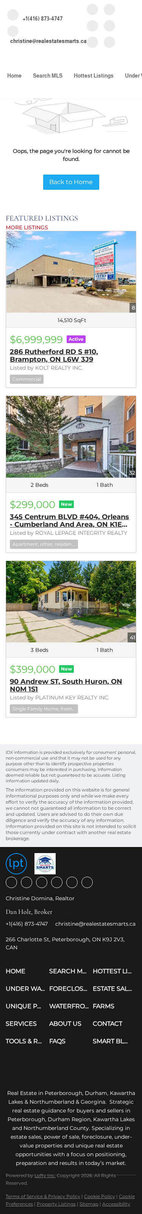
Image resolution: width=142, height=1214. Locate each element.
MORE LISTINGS (27, 227)
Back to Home (71, 182)
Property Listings (56, 1204)
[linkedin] (109, 10)
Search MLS (47, 76)
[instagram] (92, 26)
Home (14, 76)
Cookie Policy (99, 1196)
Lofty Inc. (45, 1175)
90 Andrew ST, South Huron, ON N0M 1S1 (66, 685)
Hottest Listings (94, 76)
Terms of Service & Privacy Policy (43, 1196)
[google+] (109, 43)
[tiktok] (92, 43)
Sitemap (89, 1204)
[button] (27, 971)
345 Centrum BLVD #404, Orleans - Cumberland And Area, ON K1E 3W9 (69, 524)
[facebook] (92, 10)
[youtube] (109, 26)
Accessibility (116, 1204)
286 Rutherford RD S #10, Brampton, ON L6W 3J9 (54, 356)
